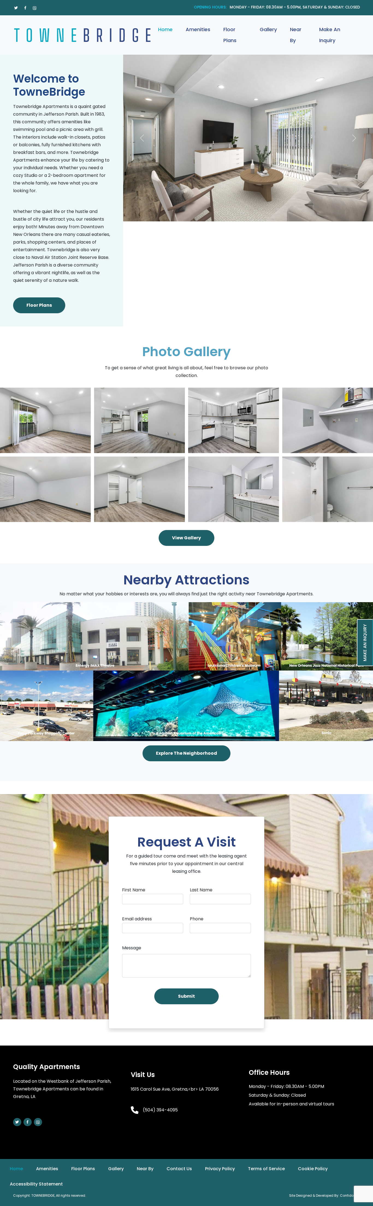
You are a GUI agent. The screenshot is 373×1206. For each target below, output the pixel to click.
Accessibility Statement (36, 1184)
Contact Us (179, 1169)
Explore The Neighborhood (186, 753)
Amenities (198, 29)
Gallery (268, 29)
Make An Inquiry (329, 35)
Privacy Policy (220, 1169)
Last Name (201, 890)
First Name (133, 890)
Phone (196, 919)
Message (131, 948)
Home (165, 29)
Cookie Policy (313, 1169)
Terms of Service (266, 1169)
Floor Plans (229, 35)
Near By (295, 35)
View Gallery (186, 538)
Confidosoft (350, 1195)
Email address (137, 919)
